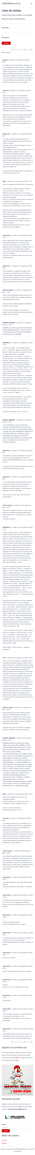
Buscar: (4, 1124)
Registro (4, 1143)
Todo (31, 49)
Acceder (4, 1140)
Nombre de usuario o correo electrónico (13, 19)
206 (24, 49)
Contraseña (5, 27)
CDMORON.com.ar (11, 3)
